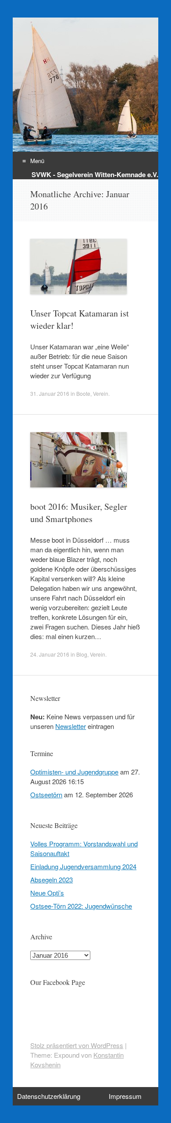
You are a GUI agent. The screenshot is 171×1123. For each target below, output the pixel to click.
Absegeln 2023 (51, 879)
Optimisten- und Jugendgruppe (74, 771)
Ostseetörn (46, 794)
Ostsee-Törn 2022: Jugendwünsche (81, 905)
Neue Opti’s (47, 892)
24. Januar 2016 (49, 654)
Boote (83, 393)
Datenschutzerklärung (48, 1096)
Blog (81, 654)
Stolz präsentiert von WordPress (76, 1045)
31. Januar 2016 (49, 393)
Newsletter (70, 726)
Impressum (125, 1096)
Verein (100, 393)
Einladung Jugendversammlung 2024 (83, 866)
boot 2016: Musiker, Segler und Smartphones (78, 513)
